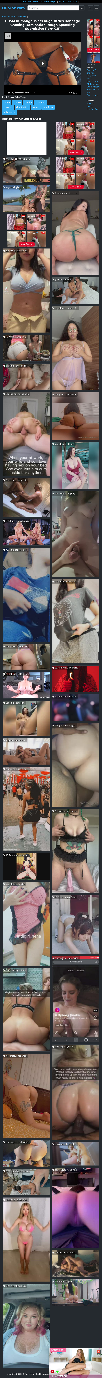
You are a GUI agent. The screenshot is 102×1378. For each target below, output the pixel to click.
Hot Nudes (73, 1)
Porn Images (92, 95)
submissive (9, 112)
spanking (48, 107)
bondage (40, 102)
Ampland (62, 1)
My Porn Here (93, 84)
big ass (17, 102)
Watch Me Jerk (50, 1)
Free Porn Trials (9, 16)
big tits (28, 102)
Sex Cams (22, 16)
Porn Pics (27, 1)
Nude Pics (37, 1)
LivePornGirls (92, 109)
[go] (81, 7)
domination (22, 107)
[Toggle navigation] (96, 7)
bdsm (7, 102)
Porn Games (92, 81)
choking (8, 107)
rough (35, 107)
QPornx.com (13, 7)
